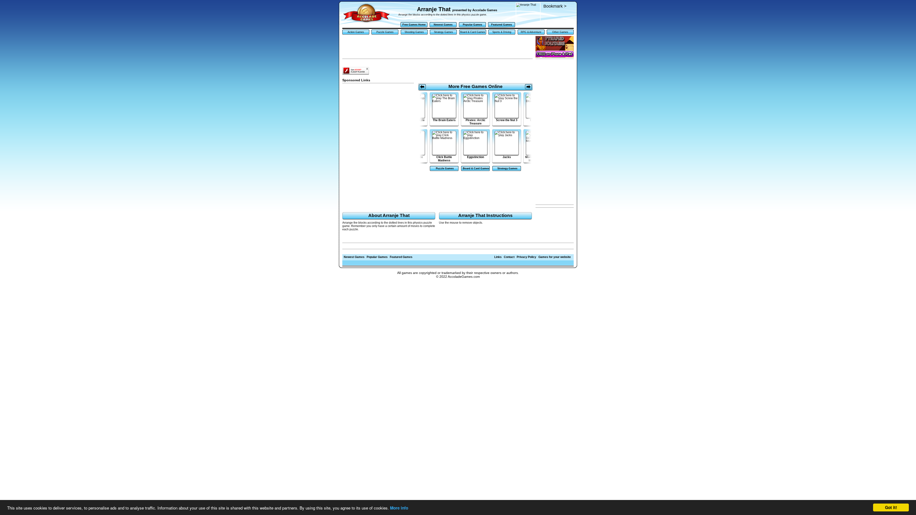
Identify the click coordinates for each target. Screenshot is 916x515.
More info (399, 508)
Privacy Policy (526, 257)
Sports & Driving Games (501, 33)
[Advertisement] (555, 131)
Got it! (891, 507)
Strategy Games (443, 32)
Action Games (356, 32)
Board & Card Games (472, 32)
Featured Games (501, 24)
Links (498, 257)
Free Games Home (414, 24)
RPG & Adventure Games (531, 33)
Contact (509, 257)
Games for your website (554, 257)
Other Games (560, 32)
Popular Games (472, 24)
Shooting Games (414, 32)
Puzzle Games (385, 32)
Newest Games (443, 24)
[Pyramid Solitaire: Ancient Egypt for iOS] (555, 46)
